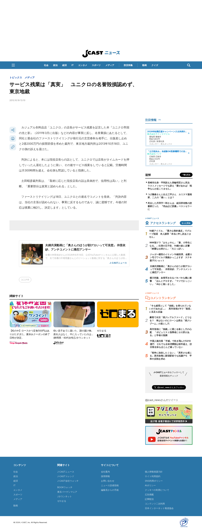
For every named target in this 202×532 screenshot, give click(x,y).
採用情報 (105, 476)
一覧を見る (186, 175)
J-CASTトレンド (65, 476)
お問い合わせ (107, 480)
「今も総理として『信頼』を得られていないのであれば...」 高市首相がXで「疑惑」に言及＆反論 (170, 308)
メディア (109, 65)
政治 (55, 65)
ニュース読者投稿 (110, 485)
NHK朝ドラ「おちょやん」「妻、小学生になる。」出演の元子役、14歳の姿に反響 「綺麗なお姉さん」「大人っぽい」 (171, 245)
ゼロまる (61, 501)
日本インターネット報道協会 (159, 508)
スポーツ (96, 65)
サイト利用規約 (152, 476)
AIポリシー (150, 485)
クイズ (155, 65)
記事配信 (149, 499)
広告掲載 (149, 494)
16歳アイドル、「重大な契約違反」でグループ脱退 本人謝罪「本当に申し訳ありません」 (170, 233)
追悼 (148, 174)
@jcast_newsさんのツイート (161, 400)
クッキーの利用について (157, 490)
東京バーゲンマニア (67, 491)
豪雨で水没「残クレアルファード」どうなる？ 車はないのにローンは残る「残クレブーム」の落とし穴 (171, 320)
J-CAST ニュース (101, 53)
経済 (64, 65)
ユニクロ (25, 279)
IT (72, 65)
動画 (144, 65)
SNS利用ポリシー (154, 480)
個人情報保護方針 (154, 471)
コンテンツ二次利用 (155, 503)
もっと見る (186, 223)
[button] (13, 65)
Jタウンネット (64, 496)
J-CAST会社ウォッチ (68, 480)
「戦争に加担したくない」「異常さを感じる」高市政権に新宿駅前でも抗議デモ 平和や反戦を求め (171, 355)
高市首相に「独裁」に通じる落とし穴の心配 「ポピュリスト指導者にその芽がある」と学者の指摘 (171, 332)
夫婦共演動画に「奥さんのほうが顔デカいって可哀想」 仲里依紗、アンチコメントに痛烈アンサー (171, 269)
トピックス (15, 77)
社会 (46, 65)
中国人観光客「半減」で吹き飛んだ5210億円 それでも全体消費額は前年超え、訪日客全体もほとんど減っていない (171, 344)
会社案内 (105, 471)
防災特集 (128, 65)
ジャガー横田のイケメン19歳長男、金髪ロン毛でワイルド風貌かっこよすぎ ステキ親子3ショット (171, 257)
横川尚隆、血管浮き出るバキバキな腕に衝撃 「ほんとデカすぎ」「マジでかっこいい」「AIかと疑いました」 (171, 280)
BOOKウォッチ (64, 487)
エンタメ (82, 65)
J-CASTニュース (65, 471)
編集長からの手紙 (110, 490)
